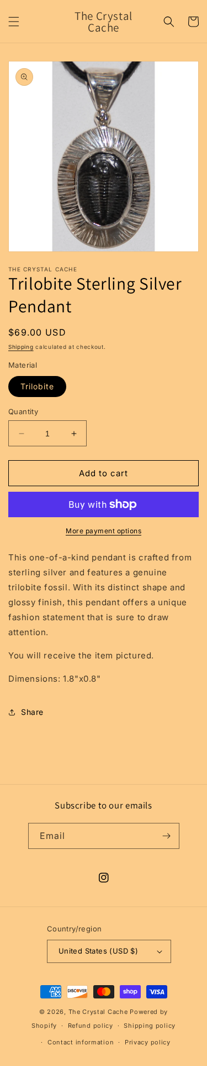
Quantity (23, 411)
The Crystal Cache (98, 1012)
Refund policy (90, 1025)
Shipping (21, 346)
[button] (14, 21)
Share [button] (32, 712)
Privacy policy (148, 1042)
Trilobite (37, 386)
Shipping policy (150, 1025)
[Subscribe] (167, 836)
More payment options (103, 531)
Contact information (80, 1042)
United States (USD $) (98, 950)
